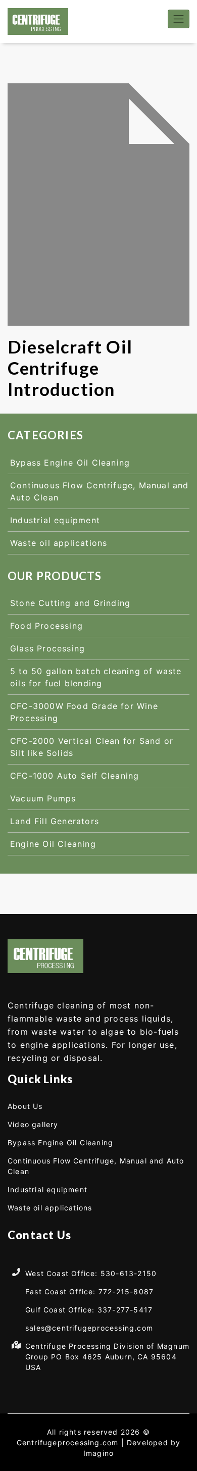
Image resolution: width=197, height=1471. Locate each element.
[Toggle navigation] (178, 19)
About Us (25, 1106)
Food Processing (46, 626)
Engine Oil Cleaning (53, 844)
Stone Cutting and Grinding (70, 603)
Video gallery (33, 1124)
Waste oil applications (58, 543)
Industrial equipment (55, 520)
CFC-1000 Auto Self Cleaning (74, 776)
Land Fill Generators (54, 821)
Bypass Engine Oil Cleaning (70, 463)
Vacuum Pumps (43, 798)
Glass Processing (47, 648)
